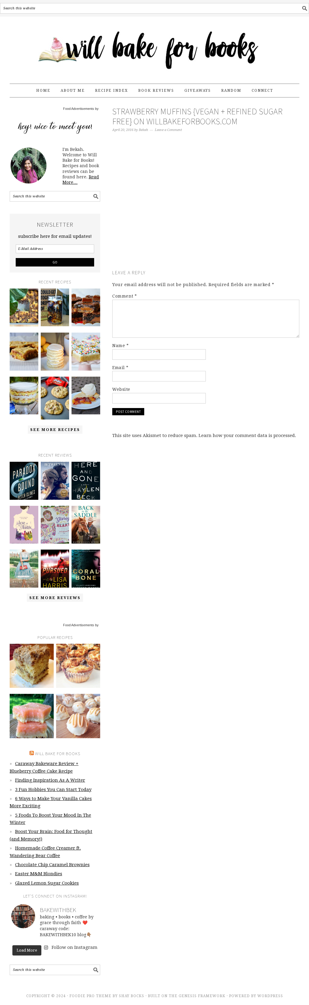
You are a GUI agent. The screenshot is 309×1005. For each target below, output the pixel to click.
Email (120, 367)
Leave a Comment (168, 130)
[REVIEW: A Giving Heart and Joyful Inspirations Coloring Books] (55, 525)
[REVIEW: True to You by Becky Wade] (24, 569)
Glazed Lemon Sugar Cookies (47, 883)
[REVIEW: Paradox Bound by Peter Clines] (24, 481)
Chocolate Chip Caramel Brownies (52, 864)
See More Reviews (55, 597)
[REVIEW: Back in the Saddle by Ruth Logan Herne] (86, 525)
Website (121, 389)
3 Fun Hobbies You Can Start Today (53, 789)
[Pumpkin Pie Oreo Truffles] (78, 716)
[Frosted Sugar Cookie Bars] (86, 352)
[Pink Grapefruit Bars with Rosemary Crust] (32, 716)
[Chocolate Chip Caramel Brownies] (86, 308)
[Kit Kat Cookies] (55, 398)
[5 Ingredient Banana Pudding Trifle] (24, 396)
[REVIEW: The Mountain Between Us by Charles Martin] (55, 481)
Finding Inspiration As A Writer (50, 780)
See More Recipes (55, 429)
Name (120, 345)
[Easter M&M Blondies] (24, 352)
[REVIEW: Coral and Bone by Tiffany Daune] (86, 569)
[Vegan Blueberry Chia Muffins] (78, 666)
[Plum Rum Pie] (86, 396)
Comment (124, 296)
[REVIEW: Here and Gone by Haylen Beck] (86, 481)
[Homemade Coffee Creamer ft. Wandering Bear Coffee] (55, 308)
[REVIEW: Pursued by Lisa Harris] (55, 569)
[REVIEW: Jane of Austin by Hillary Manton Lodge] (24, 525)
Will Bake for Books (154, 47)
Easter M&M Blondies (38, 873)
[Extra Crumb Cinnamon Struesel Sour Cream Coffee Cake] (32, 666)
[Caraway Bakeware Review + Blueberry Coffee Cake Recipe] (24, 308)
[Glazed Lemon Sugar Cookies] (55, 352)
